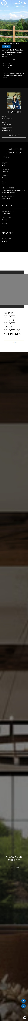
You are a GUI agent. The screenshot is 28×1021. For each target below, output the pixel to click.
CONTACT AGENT (14, 135)
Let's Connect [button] (14, 867)
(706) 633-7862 (7, 124)
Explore (14, 342)
